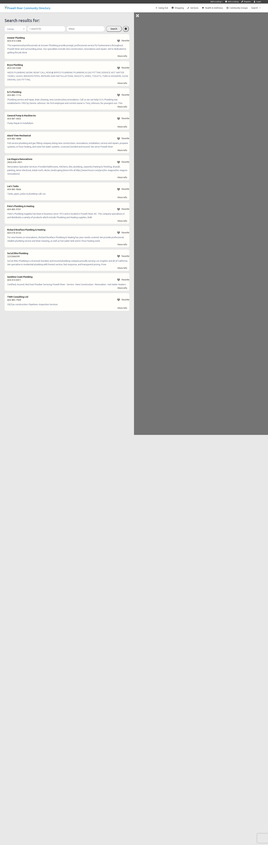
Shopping (179, 8)
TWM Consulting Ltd (17, 297)
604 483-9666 (14, 189)
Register (247, 1)
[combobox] (15, 28)
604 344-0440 (14, 68)
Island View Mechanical (19, 135)
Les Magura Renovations (19, 159)
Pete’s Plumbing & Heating (20, 206)
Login (258, 1)
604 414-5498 (14, 41)
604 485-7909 (14, 300)
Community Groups (239, 8)
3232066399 (13, 256)
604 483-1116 (14, 95)
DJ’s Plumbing (14, 92)
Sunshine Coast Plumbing (20, 277)
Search (254, 8)
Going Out (163, 8)
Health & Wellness (214, 8)
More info (122, 56)
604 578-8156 (14, 233)
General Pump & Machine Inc (21, 115)
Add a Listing (215, 1)
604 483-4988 (14, 138)
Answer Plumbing (16, 38)
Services (194, 8)
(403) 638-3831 (14, 162)
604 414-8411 (14, 280)
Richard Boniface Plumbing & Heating (26, 230)
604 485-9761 (14, 209)
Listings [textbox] (10, 29)
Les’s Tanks (13, 186)
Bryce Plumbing (15, 65)
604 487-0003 (14, 118)
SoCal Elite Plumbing (17, 253)
